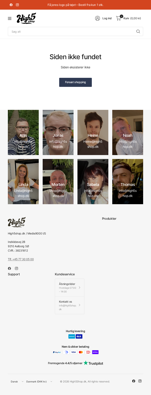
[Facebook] (11, 5)
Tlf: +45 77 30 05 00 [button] (21, 259)
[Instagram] (17, 5)
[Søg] (138, 31)
